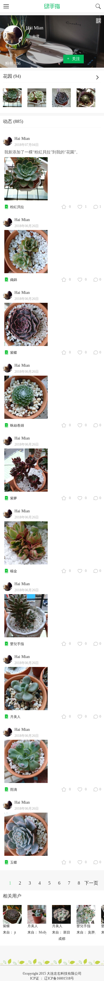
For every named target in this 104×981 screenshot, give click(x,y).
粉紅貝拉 (17, 207)
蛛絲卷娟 (17, 425)
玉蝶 (13, 862)
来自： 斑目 (61, 932)
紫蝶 (13, 353)
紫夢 (13, 498)
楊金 (13, 571)
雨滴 (13, 790)
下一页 (91, 883)
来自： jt (9, 932)
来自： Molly (37, 932)
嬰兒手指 (17, 644)
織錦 (13, 280)
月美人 (15, 717)
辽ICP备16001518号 (59, 978)
